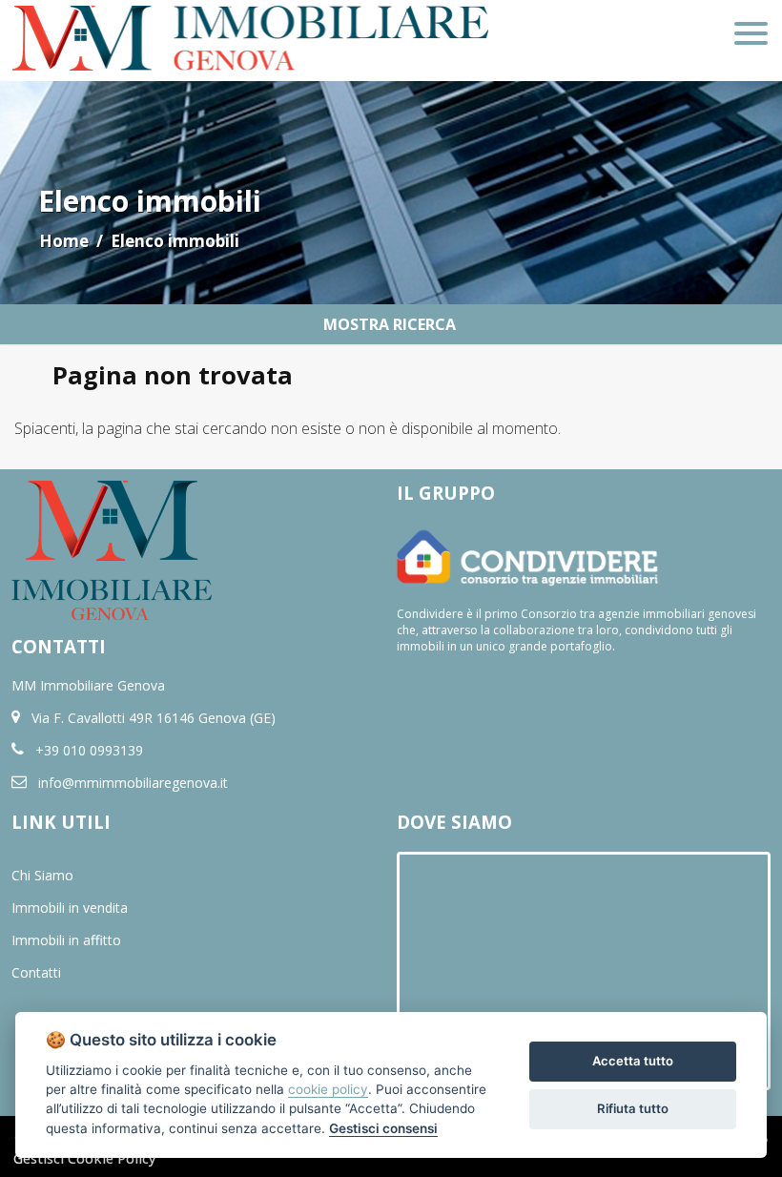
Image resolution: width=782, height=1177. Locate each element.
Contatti (36, 972)
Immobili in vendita (69, 907)
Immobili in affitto (66, 940)
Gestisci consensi (383, 1128)
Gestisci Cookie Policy (84, 1157)
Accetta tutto (632, 1060)
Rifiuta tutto (633, 1108)
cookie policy (328, 1089)
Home (64, 241)
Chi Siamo (42, 875)
